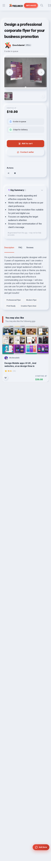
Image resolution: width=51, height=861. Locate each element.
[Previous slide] (10, 72)
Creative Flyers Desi (28, 306)
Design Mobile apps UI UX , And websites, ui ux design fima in (20, 365)
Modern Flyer (31, 300)
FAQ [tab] (20, 247)
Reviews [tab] (30, 247)
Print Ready (11, 306)
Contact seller (27, 152)
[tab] (25, 87)
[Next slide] (41, 72)
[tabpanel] (25, 283)
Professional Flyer (14, 300)
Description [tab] (9, 247)
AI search (32, 5)
